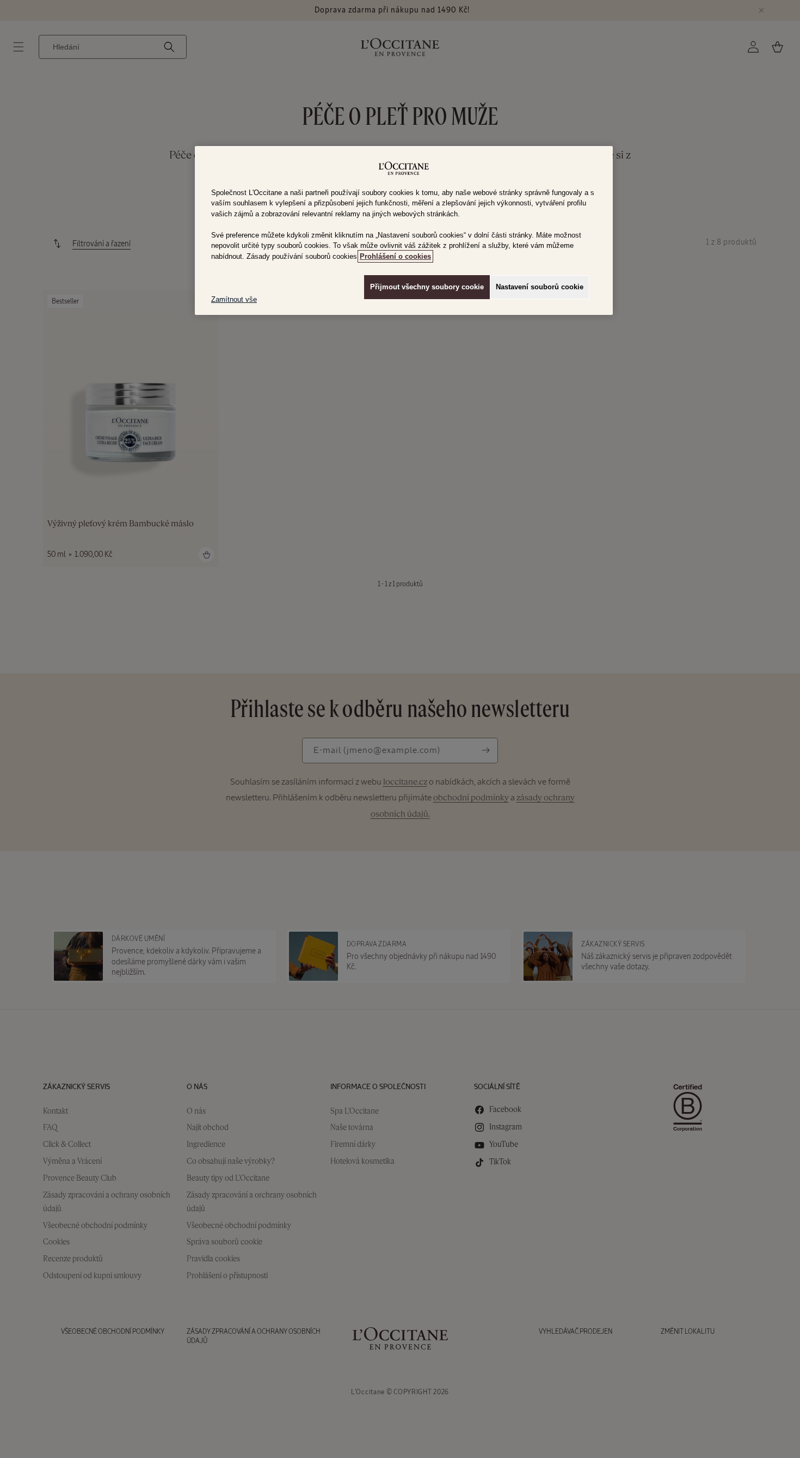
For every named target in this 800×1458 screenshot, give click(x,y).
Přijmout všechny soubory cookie (427, 287)
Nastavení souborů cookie (539, 287)
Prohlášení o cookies (395, 256)
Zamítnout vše (234, 299)
